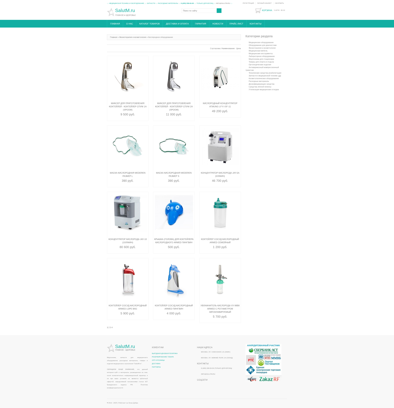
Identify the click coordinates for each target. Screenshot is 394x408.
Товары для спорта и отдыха (261, 62)
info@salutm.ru (223, 3)
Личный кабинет (264, 3)
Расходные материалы (259, 81)
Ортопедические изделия (260, 65)
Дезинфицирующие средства (261, 84)
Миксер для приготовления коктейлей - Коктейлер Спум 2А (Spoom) (174, 106)
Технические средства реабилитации (265, 73)
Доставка (156, 363)
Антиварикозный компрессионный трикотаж (262, 68)
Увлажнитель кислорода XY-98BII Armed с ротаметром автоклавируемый (220, 308)
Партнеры (156, 367)
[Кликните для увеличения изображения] (127, 76)
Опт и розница (158, 360)
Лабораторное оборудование (262, 56)
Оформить (279, 3)
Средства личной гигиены (260, 87)
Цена (238, 48)
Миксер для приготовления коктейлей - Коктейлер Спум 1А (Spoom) (128, 106)
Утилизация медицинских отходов (264, 89)
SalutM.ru (125, 10)
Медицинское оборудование (261, 42)
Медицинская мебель (258, 51)
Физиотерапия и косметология (262, 48)
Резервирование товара (163, 357)
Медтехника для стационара (261, 59)
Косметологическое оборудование (264, 78)
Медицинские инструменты (261, 53)
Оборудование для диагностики (263, 45)
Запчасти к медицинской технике (265, 76)
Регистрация (248, 3)
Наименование (228, 48)
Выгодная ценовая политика (165, 353)
